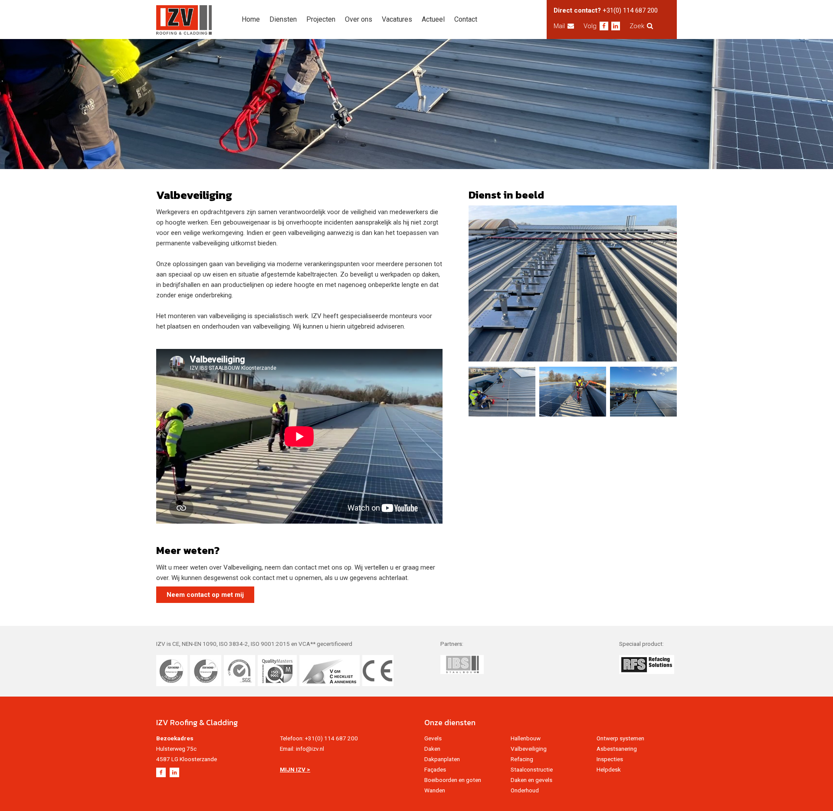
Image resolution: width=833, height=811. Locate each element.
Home (251, 19)
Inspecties (610, 759)
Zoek (637, 26)
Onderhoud (525, 790)
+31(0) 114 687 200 (630, 10)
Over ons (358, 19)
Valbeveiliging (529, 748)
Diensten (283, 19)
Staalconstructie (532, 769)
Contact (465, 19)
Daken (432, 748)
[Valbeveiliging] (573, 283)
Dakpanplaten (442, 759)
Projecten (320, 19)
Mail (559, 26)
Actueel (433, 19)
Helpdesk (609, 769)
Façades (435, 769)
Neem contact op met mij (205, 595)
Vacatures (397, 19)
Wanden (434, 790)
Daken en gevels (531, 779)
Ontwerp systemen (620, 738)
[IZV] (184, 20)
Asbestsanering (617, 748)
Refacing (522, 759)
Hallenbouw (526, 738)
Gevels (433, 738)
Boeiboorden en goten (452, 779)
